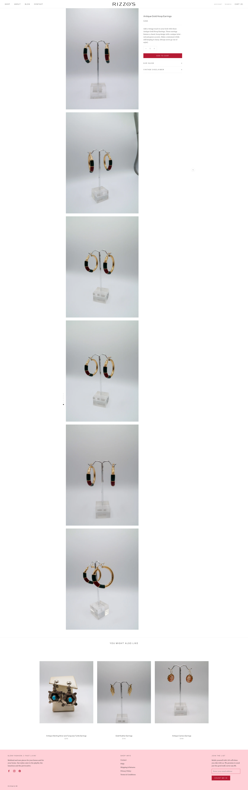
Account (218, 4)
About (17, 4)
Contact (38, 4)
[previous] (6, 693)
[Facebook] (9, 771)
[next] (242, 693)
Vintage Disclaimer (153, 69)
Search (228, 4)
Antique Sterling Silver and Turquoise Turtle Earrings (66, 736)
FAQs (122, 764)
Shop (7, 4)
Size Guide (148, 63)
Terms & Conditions (128, 774)
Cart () (239, 4)
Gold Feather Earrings (124, 736)
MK (16, 786)
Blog (27, 4)
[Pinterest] (20, 771)
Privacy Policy (126, 771)
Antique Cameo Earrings (181, 736)
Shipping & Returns (128, 767)
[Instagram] (14, 771)
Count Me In (220, 778)
